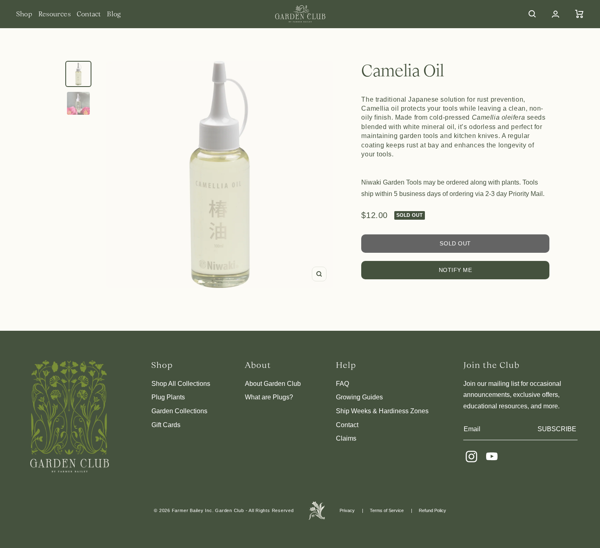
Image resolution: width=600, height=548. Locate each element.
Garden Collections (179, 411)
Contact (89, 14)
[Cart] (579, 14)
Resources (54, 14)
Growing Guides (359, 397)
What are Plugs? (269, 397)
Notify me (455, 270)
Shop (24, 14)
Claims (346, 438)
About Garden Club (273, 383)
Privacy (347, 510)
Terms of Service (387, 510)
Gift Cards (165, 424)
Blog (114, 14)
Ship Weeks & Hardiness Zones (382, 411)
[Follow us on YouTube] (492, 456)
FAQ (342, 383)
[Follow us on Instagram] (471, 456)
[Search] (532, 14)
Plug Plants (168, 397)
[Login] (555, 14)
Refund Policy (432, 510)
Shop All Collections (180, 383)
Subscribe (557, 428)
